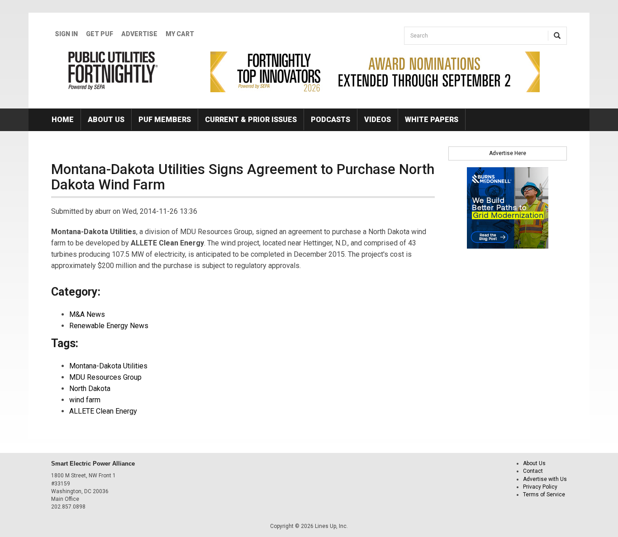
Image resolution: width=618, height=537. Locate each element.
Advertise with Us (545, 479)
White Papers (431, 119)
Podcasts (330, 119)
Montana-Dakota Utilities (108, 366)
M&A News (87, 314)
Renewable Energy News (108, 325)
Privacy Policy (540, 487)
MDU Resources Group (105, 377)
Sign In (66, 34)
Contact (533, 471)
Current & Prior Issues (251, 119)
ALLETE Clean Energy (103, 411)
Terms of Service (544, 494)
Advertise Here (507, 153)
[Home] (113, 70)
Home (63, 119)
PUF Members (164, 119)
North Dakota (89, 388)
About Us (106, 119)
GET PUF (99, 34)
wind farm (84, 400)
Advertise (139, 34)
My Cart (180, 34)
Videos (377, 119)
